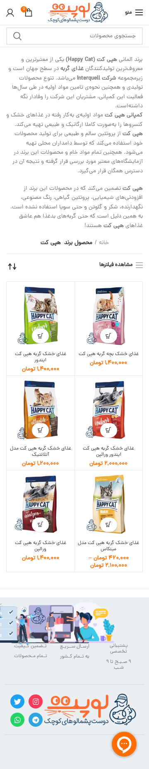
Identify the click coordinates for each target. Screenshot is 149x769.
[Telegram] (36, 720)
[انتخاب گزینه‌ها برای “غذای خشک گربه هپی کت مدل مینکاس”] (108, 525)
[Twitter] (17, 701)
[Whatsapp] (17, 720)
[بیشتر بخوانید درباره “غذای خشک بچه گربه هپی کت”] (108, 336)
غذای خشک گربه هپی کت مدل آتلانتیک (40, 452)
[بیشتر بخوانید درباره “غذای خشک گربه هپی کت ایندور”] (40, 336)
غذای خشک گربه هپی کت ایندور (40, 357)
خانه (104, 243)
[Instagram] (36, 701)
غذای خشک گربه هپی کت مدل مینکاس (108, 546)
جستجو (17, 36)
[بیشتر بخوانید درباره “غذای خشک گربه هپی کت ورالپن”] (40, 525)
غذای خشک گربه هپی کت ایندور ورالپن (108, 452)
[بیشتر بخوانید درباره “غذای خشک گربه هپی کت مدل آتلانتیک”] (40, 430)
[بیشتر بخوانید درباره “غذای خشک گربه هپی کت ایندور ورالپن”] (108, 430)
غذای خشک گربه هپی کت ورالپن (40, 546)
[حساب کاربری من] (10, 12)
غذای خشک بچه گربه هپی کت (109, 354)
